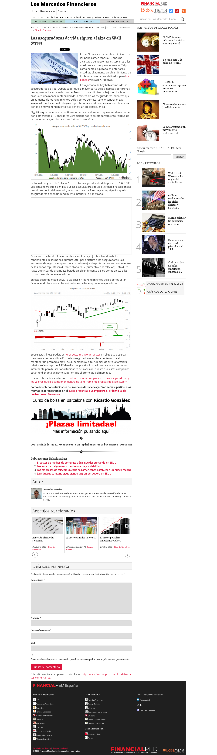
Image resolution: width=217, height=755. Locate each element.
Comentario (38, 580)
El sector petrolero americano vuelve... (111, 538)
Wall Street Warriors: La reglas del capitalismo (175, 177)
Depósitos (40, 708)
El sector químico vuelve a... (81, 537)
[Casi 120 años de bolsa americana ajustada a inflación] (153, 267)
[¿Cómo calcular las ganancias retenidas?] (153, 222)
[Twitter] (171, 11)
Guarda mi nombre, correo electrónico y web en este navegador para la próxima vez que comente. (80, 659)
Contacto (62, 11)
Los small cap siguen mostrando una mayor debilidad (69, 466)
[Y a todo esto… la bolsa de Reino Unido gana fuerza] (148, 64)
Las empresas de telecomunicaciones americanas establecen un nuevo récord (84, 470)
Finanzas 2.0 (144, 700)
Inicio (34, 11)
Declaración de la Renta (97, 712)
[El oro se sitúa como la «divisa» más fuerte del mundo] (148, 109)
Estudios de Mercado (77, 27)
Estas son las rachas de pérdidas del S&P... (175, 244)
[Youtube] (177, 11)
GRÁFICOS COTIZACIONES (82, 21)
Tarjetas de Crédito (43, 731)
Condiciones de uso (42, 748)
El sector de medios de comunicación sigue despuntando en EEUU (76, 462)
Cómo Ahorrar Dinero (97, 720)
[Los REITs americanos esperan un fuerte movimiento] (148, 86)
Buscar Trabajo (94, 704)
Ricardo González (43, 30)
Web (33, 643)
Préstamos (40, 723)
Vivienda (91, 708)
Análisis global (39, 27)
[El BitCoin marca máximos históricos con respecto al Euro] (148, 42)
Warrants (91, 716)
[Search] (182, 19)
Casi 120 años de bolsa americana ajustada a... (176, 267)
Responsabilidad (60, 748)
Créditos (39, 719)
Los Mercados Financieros (63, 4)
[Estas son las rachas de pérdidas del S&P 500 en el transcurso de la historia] (153, 244)
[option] (47, 535)
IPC (37, 700)
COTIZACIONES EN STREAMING (48, 21)
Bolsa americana (57, 27)
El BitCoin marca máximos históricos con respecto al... (174, 40)
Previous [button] (35, 556)
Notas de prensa (47, 11)
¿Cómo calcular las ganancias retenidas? (177, 220)
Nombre (36, 618)
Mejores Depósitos (43, 739)
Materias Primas (94, 734)
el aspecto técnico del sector (83, 354)
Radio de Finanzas (147, 710)
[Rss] (184, 11)
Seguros (39, 727)
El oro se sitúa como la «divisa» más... (174, 106)
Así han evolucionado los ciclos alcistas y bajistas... (176, 201)
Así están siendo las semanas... (43, 538)
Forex (90, 738)
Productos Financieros (45, 704)
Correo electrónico (41, 630)
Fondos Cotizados (43, 712)
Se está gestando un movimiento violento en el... (174, 130)
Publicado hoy (97, 27)
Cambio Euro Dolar (96, 723)
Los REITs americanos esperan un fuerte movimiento (174, 86)
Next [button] (127, 556)
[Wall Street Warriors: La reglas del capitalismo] (153, 177)
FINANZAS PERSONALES (117, 21)
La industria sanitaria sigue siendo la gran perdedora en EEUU (74, 473)
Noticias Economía (95, 700)
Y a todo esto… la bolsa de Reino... (172, 61)
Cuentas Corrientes (44, 735)
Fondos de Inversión (44, 715)
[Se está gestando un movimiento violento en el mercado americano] (148, 131)
